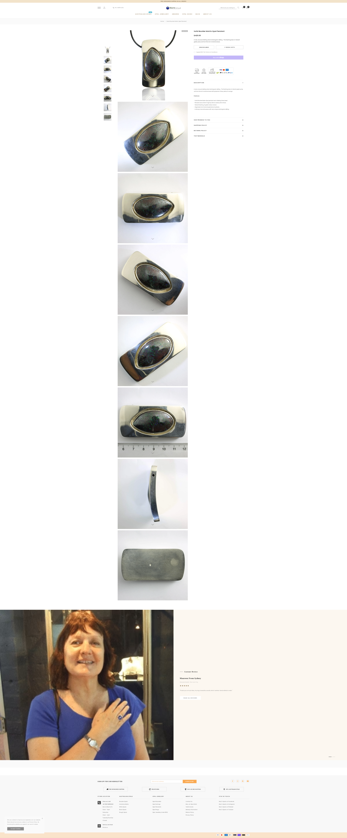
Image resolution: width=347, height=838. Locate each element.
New (150, 12)
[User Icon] (104, 7)
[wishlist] (243, 8)
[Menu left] (99, 8)
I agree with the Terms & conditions (206, 52)
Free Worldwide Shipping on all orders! (173, 1)
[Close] (42, 806)
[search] (238, 7)
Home (162, 21)
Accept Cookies (16, 829)
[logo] (173, 7)
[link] (107, 50)
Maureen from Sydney (190, 678)
